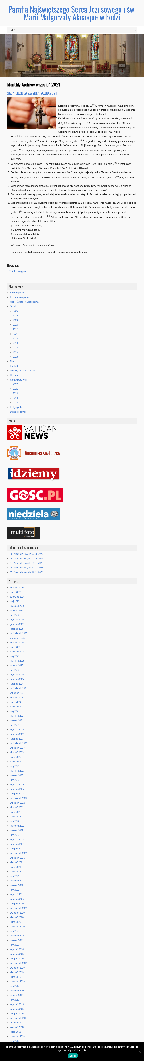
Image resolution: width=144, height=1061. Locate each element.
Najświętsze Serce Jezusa (23, 370)
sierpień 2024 (17, 697)
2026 (15, 311)
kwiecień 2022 (17, 825)
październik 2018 (18, 1018)
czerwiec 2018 (17, 1036)
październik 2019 (18, 963)
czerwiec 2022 (17, 816)
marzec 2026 (16, 610)
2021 (15, 334)
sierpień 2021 (17, 862)
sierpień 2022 (17, 807)
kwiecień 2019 (17, 990)
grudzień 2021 (17, 844)
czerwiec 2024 (17, 706)
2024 (15, 320)
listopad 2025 (17, 628)
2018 (15, 347)
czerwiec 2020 (17, 926)
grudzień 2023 (17, 734)
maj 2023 (14, 766)
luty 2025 (14, 670)
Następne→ (22, 271)
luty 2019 (14, 999)
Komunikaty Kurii (18, 379)
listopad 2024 (17, 683)
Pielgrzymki (16, 407)
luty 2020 (14, 945)
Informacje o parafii (20, 297)
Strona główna (17, 292)
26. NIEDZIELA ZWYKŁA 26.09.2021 (32, 93)
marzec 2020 (16, 940)
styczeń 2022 (17, 839)
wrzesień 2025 (17, 638)
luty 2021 (14, 890)
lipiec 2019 (15, 977)
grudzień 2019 (17, 954)
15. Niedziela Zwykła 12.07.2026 (26, 572)
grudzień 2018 (17, 1009)
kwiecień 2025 (17, 661)
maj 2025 (14, 656)
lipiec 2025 (15, 647)
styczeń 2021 (17, 894)
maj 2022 (14, 821)
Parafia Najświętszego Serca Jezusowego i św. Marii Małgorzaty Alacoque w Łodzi (72, 13)
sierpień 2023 (17, 752)
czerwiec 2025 (17, 651)
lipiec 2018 (15, 1032)
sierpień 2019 (17, 972)
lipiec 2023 (15, 757)
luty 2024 (14, 725)
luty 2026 (14, 615)
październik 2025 (18, 633)
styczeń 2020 (17, 949)
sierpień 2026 (17, 587)
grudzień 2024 (17, 679)
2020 (15, 338)
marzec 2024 (16, 720)
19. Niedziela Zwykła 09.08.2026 (26, 554)
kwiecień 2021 (17, 880)
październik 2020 (18, 908)
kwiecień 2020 (17, 935)
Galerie (13, 306)
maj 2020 (14, 931)
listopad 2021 (17, 848)
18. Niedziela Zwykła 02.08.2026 (26, 558)
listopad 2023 (17, 738)
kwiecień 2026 (17, 606)
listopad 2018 (17, 1013)
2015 (15, 352)
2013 (15, 356)
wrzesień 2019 (17, 967)
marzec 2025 (16, 665)
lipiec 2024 (15, 702)
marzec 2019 (16, 995)
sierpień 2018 (17, 1027)
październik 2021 (18, 853)
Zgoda (72, 1055)
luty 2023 (14, 780)
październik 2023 (18, 743)
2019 (15, 343)
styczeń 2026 (17, 619)
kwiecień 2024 (17, 715)
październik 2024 (18, 688)
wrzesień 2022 (17, 803)
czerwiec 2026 (17, 596)
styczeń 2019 (17, 1004)
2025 (15, 315)
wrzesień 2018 (17, 1022)
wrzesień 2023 (17, 748)
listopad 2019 (17, 958)
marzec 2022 (16, 830)
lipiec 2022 (15, 812)
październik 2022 (18, 798)
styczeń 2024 (17, 729)
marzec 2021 (16, 885)
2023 (15, 324)
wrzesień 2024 (17, 693)
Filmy (13, 361)
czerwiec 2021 (17, 871)
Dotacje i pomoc (18, 411)
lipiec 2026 (15, 592)
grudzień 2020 (17, 899)
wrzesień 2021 (17, 857)
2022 (15, 329)
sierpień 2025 (17, 642)
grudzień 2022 (17, 789)
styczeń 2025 (17, 674)
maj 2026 (14, 601)
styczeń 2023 (17, 784)
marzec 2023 (16, 775)
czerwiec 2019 (17, 981)
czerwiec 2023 (17, 761)
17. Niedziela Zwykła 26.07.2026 (26, 563)
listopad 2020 (17, 903)
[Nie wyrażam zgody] (139, 1051)
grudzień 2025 (17, 624)
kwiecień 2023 (17, 770)
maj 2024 (14, 711)
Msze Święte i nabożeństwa (24, 302)
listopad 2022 (17, 793)
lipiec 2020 (15, 922)
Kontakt (14, 366)
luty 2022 (14, 835)
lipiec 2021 (15, 867)
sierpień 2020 (17, 917)
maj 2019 (14, 986)
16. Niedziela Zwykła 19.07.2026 (26, 567)
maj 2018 (14, 1041)
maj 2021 (14, 876)
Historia (14, 375)
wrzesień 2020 (17, 912)
